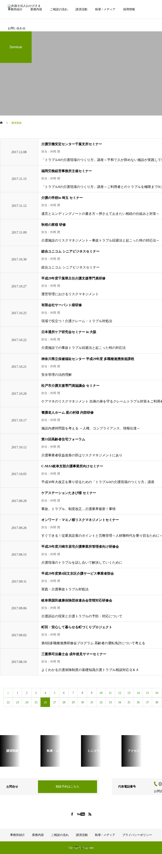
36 (138, 702)
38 (156, 702)
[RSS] (90, 814)
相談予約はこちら (67, 786)
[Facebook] (72, 814)
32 (101, 702)
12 (119, 693)
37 (147, 702)
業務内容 (36, 9)
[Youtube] (81, 814)
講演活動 (81, 9)
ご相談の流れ (59, 9)
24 (26, 702)
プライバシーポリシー (137, 835)
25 (36, 702)
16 (156, 693)
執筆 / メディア (105, 9)
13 (128, 693)
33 (110, 702)
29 (73, 702)
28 (63, 702)
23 (17, 702)
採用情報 (129, 9)
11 (110, 693)
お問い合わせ (17, 28)
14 (138, 693)
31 (91, 702)
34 (119, 702)
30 (82, 702)
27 (54, 702)
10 (101, 693)
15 (147, 693)
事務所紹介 (15, 9)
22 (8, 702)
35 (128, 702)
